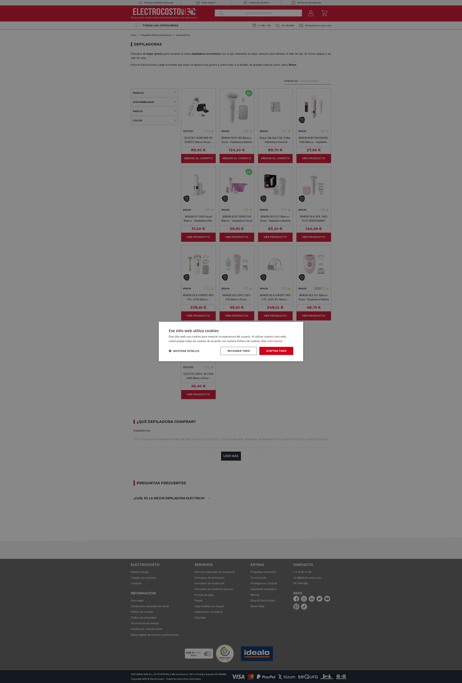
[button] (184, 351)
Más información (271, 341)
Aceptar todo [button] (276, 351)
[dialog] (231, 341)
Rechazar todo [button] (239, 351)
